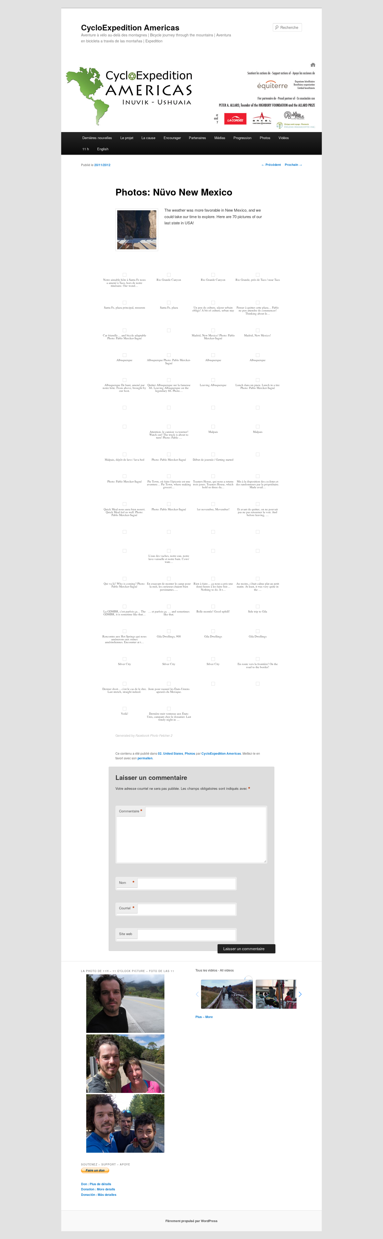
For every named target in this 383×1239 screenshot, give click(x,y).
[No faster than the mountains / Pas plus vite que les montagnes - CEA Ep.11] (282, 994)
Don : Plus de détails (96, 1184)
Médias (219, 137)
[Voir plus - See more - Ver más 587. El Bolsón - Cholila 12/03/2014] (125, 1151)
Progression (242, 137)
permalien (145, 758)
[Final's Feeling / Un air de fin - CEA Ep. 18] (227, 994)
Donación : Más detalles (98, 1194)
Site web (125, 933)
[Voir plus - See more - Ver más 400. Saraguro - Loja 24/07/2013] (125, 1031)
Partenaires (197, 137)
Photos (265, 137)
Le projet (126, 137)
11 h (85, 148)
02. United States (170, 753)
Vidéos (284, 137)
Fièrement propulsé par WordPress (191, 1220)
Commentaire (131, 811)
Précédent (271, 164)
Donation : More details (98, 1189)
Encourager (172, 137)
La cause (148, 137)
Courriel (127, 908)
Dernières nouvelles (97, 137)
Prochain (293, 164)
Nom (127, 882)
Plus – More (204, 1016)
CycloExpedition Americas (130, 27)
